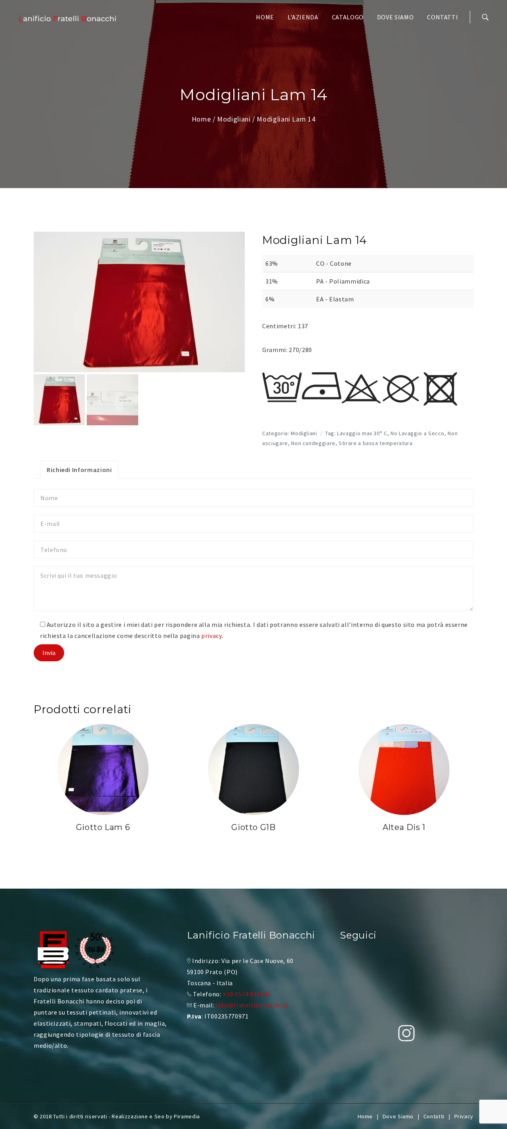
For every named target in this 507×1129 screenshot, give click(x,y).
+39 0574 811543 (247, 994)
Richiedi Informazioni (79, 470)
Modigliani (233, 119)
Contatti (442, 17)
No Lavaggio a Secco (417, 433)
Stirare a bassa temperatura (375, 443)
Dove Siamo (395, 17)
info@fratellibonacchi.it (252, 1005)
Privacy (463, 1116)
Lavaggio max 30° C (362, 433)
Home (265, 17)
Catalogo (348, 17)
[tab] (79, 470)
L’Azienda (303, 17)
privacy (211, 636)
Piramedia (187, 1116)
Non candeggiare (313, 443)
